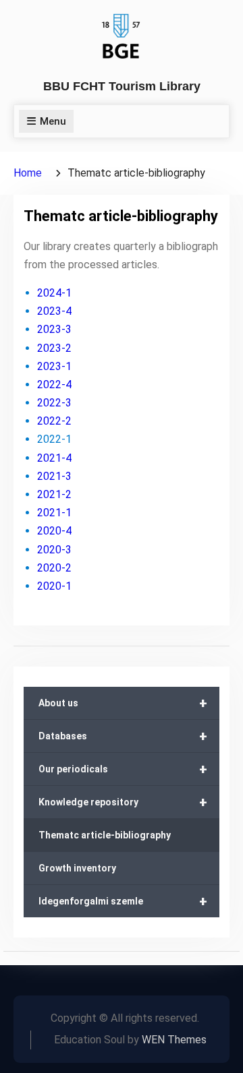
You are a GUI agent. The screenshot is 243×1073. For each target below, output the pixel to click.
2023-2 (54, 348)
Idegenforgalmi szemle (122, 901)
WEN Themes (174, 1039)
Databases (122, 736)
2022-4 (54, 384)
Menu (53, 121)
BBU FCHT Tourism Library (121, 86)
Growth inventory (77, 868)
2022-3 (54, 402)
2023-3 (54, 329)
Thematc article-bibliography (104, 835)
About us (122, 703)
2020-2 (54, 567)
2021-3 (54, 476)
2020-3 (54, 549)
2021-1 (54, 512)
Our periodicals (122, 769)
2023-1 (54, 366)
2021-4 (54, 458)
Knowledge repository (122, 802)
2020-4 (54, 530)
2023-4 (54, 311)
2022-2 (54, 421)
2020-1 (54, 586)
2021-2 (54, 494)
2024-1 (54, 292)
